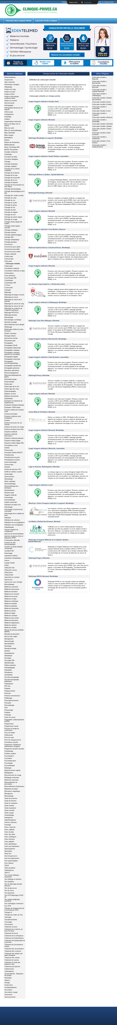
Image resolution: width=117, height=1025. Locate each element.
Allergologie (8, 87)
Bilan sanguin (8, 135)
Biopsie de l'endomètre (11, 142)
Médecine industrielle (11, 608)
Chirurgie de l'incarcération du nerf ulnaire (14, 185)
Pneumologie (8, 710)
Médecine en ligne (10, 599)
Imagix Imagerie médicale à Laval (40, 485)
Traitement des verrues (12, 957)
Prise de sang (9, 737)
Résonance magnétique (12, 791)
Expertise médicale (10, 432)
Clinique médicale (10, 254)
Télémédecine (9, 870)
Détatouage (8, 327)
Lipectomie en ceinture (11, 577)
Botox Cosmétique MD (11, 147)
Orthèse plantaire (10, 665)
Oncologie (7, 658)
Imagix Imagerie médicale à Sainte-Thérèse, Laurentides (48, 156)
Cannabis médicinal (10, 152)
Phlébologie (8, 698)
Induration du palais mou (12, 504)
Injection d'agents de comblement (11, 530)
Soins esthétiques (10, 837)
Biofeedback (8, 137)
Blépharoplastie (9, 145)
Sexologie (7, 825)
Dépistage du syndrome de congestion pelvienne (13, 309)
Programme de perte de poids (14, 749)
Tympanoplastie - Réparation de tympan (13, 974)
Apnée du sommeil (10, 100)
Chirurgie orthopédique (11, 239)
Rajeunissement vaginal (12, 770)
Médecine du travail (10, 596)
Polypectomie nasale (11, 726)
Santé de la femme (10, 798)
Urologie (7, 982)
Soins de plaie (9, 832)
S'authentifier (88, 2)
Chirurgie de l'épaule (11, 182)
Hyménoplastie (9, 490)
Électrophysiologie (10, 379)
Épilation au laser (10, 394)
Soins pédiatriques (10, 844)
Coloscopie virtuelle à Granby (102, 104)
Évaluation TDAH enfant (12, 407)
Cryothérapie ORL (10, 283)
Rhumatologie (8, 796)
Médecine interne (10, 611)
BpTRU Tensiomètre (11, 149)
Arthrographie (8, 105)
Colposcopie (8, 266)
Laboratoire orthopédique (12, 558)
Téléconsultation (9, 868)
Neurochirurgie (9, 641)
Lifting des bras (9, 567)
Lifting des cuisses (10, 570)
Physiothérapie (9, 705)
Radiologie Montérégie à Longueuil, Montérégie (45, 138)
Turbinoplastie (9, 971)
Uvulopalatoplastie (10, 987)
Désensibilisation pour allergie (14, 324)
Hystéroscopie (9, 492)
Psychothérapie (9, 765)
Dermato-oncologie (10, 322)
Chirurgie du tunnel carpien (13, 217)
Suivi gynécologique (11, 861)
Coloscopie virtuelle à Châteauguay (99, 94)
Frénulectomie (9, 455)
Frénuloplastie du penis (12, 460)
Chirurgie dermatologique (12, 189)
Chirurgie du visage (10, 219)
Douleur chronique (10, 333)
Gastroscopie (8, 464)
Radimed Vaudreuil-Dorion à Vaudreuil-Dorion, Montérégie (49, 247)
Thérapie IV (8, 912)
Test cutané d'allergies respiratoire (11, 876)
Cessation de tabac (10, 157)
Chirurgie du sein (10, 214)
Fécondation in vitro (10, 445)
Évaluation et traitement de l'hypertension (13, 401)
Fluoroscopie (8, 450)
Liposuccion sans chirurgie (13, 582)
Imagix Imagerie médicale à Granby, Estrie (44, 101)
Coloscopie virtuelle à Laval (101, 111)
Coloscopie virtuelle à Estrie (101, 102)
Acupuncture (8, 80)
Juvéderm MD (9, 551)
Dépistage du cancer (11, 297)
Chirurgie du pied (10, 210)
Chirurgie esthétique (11, 230)
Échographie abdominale (12, 348)
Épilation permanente (11, 396)
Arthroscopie (8, 112)
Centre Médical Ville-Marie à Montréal (42, 412)
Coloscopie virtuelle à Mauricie (102, 117)
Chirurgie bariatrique (11, 164)
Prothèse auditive (10, 753)
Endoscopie (8, 384)
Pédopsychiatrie (9, 691)
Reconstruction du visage (12, 775)
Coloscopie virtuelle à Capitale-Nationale (99, 90)
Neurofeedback (9, 643)
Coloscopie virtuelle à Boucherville (99, 82)
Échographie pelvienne (11, 368)
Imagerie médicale (10, 495)
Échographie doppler (11, 357)
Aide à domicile (9, 82)
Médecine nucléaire (10, 615)
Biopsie (6, 140)
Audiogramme (9, 114)
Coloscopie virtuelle (13, 263)
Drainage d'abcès (10, 336)
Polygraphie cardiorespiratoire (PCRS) (14, 720)
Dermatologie (8, 317)
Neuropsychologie (10, 648)
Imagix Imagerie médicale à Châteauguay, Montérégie (47, 302)
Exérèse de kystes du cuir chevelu (13, 423)
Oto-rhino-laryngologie (11, 677)
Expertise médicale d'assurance (10, 435)
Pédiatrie (7, 688)
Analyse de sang (10, 89)
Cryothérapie (8, 280)
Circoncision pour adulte (12, 247)
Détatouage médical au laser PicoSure (13, 330)
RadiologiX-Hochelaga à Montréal (40, 193)
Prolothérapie (8, 751)
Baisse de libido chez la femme (12, 124)
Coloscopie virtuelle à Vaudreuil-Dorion (99, 146)
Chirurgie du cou (9, 200)
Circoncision (8, 244)
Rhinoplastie (8, 793)
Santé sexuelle (9, 810)
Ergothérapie (8, 398)
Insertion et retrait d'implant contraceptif (13, 547)
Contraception (9, 273)
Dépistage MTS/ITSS (11, 312)
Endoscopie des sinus (11, 389)
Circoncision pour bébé (12, 249)
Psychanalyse (9, 756)
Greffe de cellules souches (13, 472)
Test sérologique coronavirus (13, 903)
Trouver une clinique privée (18, 21)
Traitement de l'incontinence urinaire (13, 945)
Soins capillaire (9, 829)
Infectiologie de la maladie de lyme (14, 514)
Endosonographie (10, 391)
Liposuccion (8, 579)
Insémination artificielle (12, 540)
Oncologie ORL (9, 660)
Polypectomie (8, 724)
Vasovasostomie (9, 997)
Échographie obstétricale (12, 365)
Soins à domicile (9, 827)
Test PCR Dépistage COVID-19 (14, 896)
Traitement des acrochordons (14, 949)
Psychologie (8, 763)
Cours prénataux (9, 275)
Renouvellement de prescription (10, 783)
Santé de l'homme (10, 801)
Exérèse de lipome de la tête (13, 429)
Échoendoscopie (9, 340)
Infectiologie (8, 507)
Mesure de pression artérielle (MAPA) (14, 631)
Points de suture (9, 717)
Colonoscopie (8, 259)
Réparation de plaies (11, 789)
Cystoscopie (8, 287)
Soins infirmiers (9, 839)
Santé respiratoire (10, 808)
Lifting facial (8, 572)
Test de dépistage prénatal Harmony (13, 885)
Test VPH (7, 906)
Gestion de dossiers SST (12, 469)
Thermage (7, 917)
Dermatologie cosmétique (12, 320)
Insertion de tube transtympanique (10, 543)
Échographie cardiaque (12, 350)
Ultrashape (8, 978)
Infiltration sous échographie (13, 525)
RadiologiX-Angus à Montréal (39, 558)
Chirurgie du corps (10, 198)
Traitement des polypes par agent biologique (13, 954)
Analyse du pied (9, 92)
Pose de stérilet (9, 733)
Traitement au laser (10, 927)
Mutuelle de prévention (11, 634)
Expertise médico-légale (12, 440)
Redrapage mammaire (11, 777)
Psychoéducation (10, 761)
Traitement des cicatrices (12, 951)
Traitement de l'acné (11, 933)
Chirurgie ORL (9, 237)
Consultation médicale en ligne (14, 271)
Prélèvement (8, 735)
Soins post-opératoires (11, 846)
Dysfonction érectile (11, 338)
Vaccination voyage (10, 992)
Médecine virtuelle (10, 627)
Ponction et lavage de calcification (11, 729)
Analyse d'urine (9, 94)
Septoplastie (8, 817)
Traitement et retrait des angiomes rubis (12, 963)
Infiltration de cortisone (12, 520)
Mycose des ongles (10, 636)
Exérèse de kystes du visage (14, 427)
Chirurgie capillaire (10, 166)
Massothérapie (9, 584)
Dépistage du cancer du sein (13, 306)
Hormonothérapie (10, 484)
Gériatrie (7, 467)
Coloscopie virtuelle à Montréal (102, 124)
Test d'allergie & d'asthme (12, 879)
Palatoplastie (8, 684)
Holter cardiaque (9, 481)
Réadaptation (8, 773)
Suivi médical (8, 863)
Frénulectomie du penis (12, 457)
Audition (7, 119)
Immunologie (8, 497)
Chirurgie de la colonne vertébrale (12, 169)
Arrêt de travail (9, 103)
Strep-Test (7, 853)
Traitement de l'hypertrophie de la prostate (14, 941)
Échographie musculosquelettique (11, 362)
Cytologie (7, 290)
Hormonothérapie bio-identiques (11, 487)
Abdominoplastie (9, 77)
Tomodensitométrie (10, 919)
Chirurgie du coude (10, 202)
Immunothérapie (9, 500)
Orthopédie (8, 670)
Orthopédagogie (9, 667)
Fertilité (6, 448)
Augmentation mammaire (12, 121)
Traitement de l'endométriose (14, 938)
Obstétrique (8, 655)
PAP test (7, 686)
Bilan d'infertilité (9, 133)
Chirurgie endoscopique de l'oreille (13, 222)
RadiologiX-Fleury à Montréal (39, 375)
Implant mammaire (10, 502)
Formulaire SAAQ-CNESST (13, 452)
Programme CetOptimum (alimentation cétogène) (12, 745)
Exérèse (7, 420)
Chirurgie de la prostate (12, 177)
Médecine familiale (10, 603)
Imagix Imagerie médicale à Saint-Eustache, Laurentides (49, 357)
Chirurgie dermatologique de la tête (14, 192)
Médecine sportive (10, 625)
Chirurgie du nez (9, 207)
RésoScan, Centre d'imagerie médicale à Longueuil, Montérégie (51, 503)
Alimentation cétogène (11, 84)
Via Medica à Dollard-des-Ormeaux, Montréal (44, 521)
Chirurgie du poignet (11, 212)
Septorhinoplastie (10, 820)
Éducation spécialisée (11, 370)
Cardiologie (8, 154)
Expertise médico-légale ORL (14, 443)
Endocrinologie (9, 382)
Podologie (7, 715)
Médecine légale (9, 613)
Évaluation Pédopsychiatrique (14, 405)
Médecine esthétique (11, 601)
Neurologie (7, 646)
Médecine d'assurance (11, 589)
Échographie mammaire (12, 359)
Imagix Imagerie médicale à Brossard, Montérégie (46, 430)
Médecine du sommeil (11, 594)
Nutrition (7, 651)
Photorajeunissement (11, 700)
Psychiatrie (8, 758)
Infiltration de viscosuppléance (14, 522)
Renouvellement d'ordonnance (14, 786)
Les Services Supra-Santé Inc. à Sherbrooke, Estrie (47, 284)
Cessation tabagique (11, 159)
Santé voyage (9, 813)
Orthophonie (8, 672)
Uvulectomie (8, 985)
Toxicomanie (8, 924)
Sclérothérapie (9, 815)
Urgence (7, 980)
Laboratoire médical (10, 555)
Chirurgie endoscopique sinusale (12, 226)
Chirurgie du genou (10, 205)
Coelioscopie (8, 256)
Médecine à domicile (11, 587)
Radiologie (7, 768)
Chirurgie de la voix (10, 180)
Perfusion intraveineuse (12, 696)
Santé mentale (9, 805)
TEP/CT (7, 873)
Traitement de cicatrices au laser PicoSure (13, 930)
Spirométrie (8, 851)
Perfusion (7, 693)
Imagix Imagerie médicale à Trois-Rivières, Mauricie (47, 229)
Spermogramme (9, 849)
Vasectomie (8, 994)
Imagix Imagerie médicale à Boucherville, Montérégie (47, 339)
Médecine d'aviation (10, 591)
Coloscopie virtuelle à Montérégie (99, 120)
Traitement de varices (11, 960)
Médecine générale (10, 606)
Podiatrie (7, 712)
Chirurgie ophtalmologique (12, 235)
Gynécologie (8, 474)
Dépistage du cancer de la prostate (13, 300)
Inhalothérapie (9, 527)
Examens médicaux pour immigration (12, 417)
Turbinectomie (9, 969)
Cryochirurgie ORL (10, 278)
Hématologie (8, 479)
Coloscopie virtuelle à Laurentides (99, 107)
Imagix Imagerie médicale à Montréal (42, 120)
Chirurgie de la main (11, 175)
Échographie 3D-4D (10, 345)
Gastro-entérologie (10, 462)
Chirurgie (7, 161)
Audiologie (7, 117)
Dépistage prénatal (10, 315)
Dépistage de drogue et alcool (14, 295)
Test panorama (9, 893)
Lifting (6, 565)
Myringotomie (8, 639)
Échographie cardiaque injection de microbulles (12, 353)
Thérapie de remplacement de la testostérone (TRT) (14, 909)
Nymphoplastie (9, 653)
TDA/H (6, 865)
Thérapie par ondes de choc (13, 915)
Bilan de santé (9, 128)
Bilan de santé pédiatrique (13, 130)
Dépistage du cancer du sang (14, 303)
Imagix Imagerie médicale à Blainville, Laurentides (47, 448)
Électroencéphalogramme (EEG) (12, 376)
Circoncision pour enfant (12, 251)
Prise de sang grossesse (12, 740)
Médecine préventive (11, 620)
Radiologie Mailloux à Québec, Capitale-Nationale (46, 174)
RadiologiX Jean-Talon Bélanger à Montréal (44, 321)
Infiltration (7, 517)
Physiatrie (7, 703)
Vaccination (8, 990)
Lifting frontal (8, 575)
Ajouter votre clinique (46, 21)
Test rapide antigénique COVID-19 (12, 900)
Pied (5, 708)
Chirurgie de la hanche (11, 173)
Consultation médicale (11, 268)
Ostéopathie (8, 675)
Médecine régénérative (11, 623)
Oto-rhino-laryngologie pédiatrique (11, 680)
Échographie (8, 343)
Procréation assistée (11, 742)
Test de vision (9, 890)
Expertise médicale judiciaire (13, 438)
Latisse (6, 560)
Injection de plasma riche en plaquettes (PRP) (13, 537)
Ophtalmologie (9, 663)
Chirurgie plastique (10, 242)
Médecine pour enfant (11, 618)
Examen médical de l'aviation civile (14, 410)
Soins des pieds (9, 834)
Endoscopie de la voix (11, 386)
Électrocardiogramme (11, 373)
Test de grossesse (10, 888)
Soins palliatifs (9, 841)
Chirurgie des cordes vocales (14, 195)
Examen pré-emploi (10, 414)
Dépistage (7, 292)
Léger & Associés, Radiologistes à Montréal (44, 467)
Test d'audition (9, 881)
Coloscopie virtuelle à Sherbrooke (99, 137)
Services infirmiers (10, 822)
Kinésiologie (8, 553)
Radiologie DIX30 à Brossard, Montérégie (43, 576)
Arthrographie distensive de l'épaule (13, 108)
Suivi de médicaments (11, 858)
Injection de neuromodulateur (14, 534)
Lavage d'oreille (9, 563)
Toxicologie (8, 922)
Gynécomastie (9, 476)
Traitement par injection (12, 966)
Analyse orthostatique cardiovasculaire (11, 97)
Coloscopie (8, 261)
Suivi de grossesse (10, 856)
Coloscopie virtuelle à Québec (102, 126)
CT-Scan (7, 285)
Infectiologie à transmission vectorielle (13, 510)
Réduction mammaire (11, 780)
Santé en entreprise (10, 803)
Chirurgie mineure (10, 232)
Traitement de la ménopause (13, 936)
